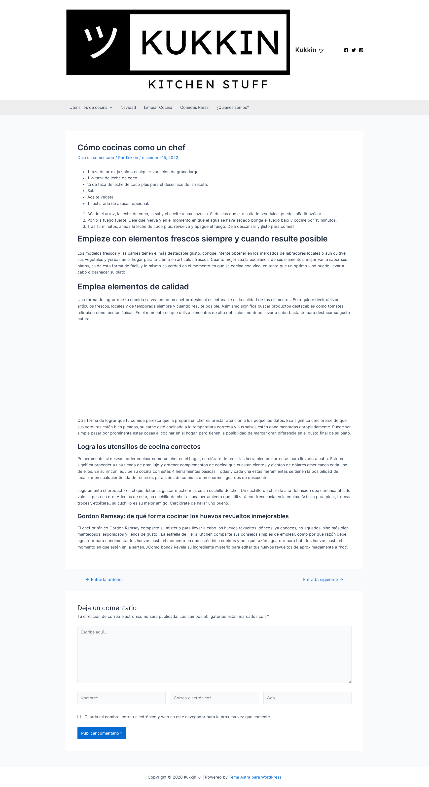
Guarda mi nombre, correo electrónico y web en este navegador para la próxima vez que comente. (177, 716)
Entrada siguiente (323, 579)
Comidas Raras (194, 107)
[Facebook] (346, 50)
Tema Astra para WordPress (255, 777)
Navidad (128, 107)
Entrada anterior (104, 579)
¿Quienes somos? (232, 107)
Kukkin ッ (310, 50)
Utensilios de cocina (88, 107)
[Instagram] (361, 50)
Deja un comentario (95, 157)
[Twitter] (354, 50)
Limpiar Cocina (158, 107)
